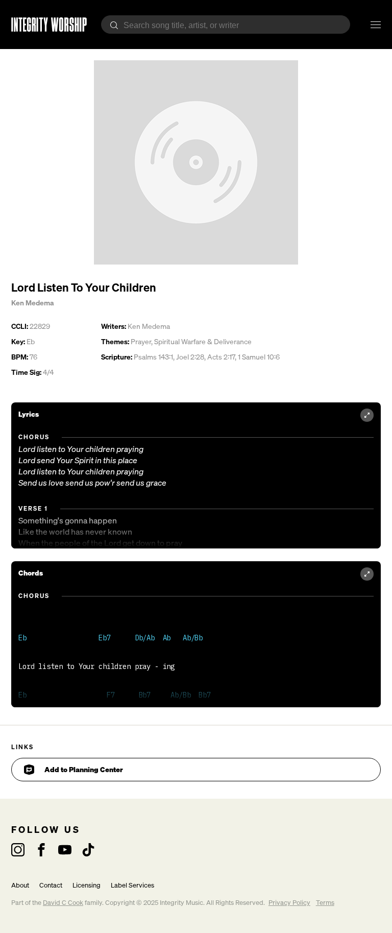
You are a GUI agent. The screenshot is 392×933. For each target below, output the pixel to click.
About (20, 885)
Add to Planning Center (83, 769)
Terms (325, 902)
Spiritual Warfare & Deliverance (203, 341)
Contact (50, 885)
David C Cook (63, 902)
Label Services (132, 885)
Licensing (86, 885)
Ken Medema (32, 302)
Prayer (141, 341)
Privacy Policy (289, 902)
